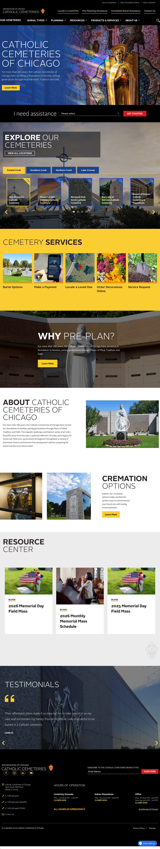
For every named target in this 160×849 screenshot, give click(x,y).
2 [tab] (78, 212)
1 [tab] (74, 212)
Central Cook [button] (14, 170)
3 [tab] (82, 212)
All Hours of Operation (68, 809)
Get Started (135, 113)
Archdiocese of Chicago (148, 809)
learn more (11, 87)
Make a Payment (149, 3)
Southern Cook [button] (38, 170)
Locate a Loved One (68, 10)
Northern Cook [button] (64, 170)
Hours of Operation (109, 3)
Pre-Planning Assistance (94, 10)
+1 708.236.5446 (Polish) (15, 808)
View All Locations (20, 153)
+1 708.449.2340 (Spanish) (16, 802)
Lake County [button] (88, 170)
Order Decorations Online (129, 3)
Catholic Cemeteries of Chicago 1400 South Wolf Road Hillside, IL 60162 (17, 787)
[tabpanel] (18, 192)
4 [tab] (86, 212)
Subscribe (150, 771)
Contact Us (149, 10)
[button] (37, 20)
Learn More (48, 363)
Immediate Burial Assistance (125, 10)
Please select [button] (68, 113)
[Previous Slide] (6, 211)
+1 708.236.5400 (12, 796)
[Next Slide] (153, 211)
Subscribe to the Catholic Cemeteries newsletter (113, 767)
